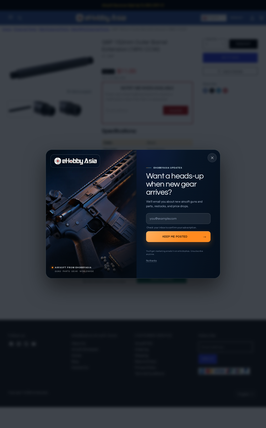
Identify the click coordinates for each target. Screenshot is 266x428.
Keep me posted (175, 236)
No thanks (151, 260)
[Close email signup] (212, 157)
